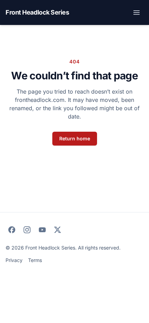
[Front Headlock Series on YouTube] (42, 230)
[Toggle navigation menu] (136, 12)
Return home (74, 138)
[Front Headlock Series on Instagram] (27, 230)
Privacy (14, 260)
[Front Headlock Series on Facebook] (12, 230)
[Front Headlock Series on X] (57, 230)
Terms (35, 260)
